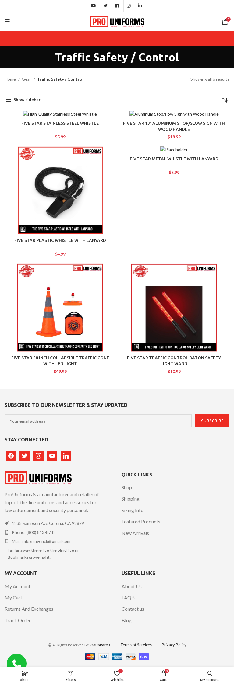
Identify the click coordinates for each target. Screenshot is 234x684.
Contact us (133, 609)
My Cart (13, 597)
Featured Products (141, 521)
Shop (127, 487)
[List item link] (54, 523)
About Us (132, 586)
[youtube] (52, 455)
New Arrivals (135, 533)
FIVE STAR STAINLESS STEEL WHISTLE (60, 123)
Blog (127, 620)
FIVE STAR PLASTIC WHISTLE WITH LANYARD (60, 240)
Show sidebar (27, 99)
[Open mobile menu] (7, 22)
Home (11, 79)
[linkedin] (66, 455)
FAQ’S (128, 597)
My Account (17, 586)
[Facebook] (11, 455)
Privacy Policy (174, 644)
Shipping (131, 498)
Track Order (18, 620)
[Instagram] (38, 455)
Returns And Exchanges (29, 609)
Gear (27, 79)
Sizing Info (133, 510)
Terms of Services (136, 644)
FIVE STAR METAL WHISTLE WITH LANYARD (174, 158)
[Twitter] (25, 455)
